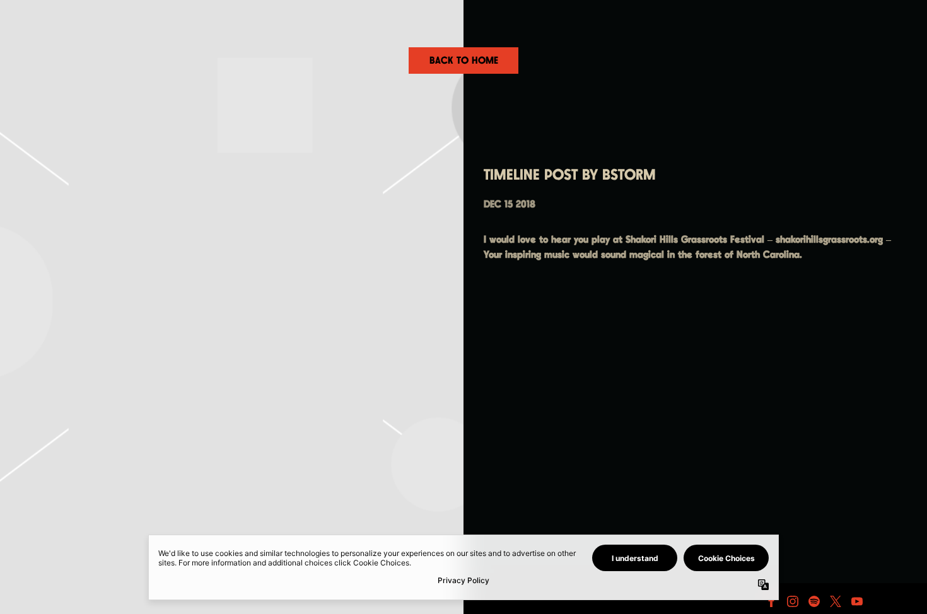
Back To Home (463, 61)
